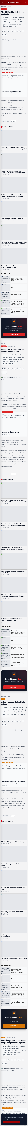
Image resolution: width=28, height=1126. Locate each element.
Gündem (9, 6)
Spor (9, 696)
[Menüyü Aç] (2, 2)
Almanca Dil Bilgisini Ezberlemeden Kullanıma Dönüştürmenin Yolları (11, 92)
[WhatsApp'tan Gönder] (20, 31)
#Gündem (13, 121)
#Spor (12, 815)
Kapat (23, 1122)
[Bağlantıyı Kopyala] (23, 31)
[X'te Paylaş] (17, 31)
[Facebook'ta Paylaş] (15, 31)
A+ (6, 35)
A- (2, 35)
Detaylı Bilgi (8, 1118)
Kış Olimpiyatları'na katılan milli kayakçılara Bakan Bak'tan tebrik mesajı (13, 782)
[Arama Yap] (25, 2)
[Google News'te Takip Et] (12, 31)
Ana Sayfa (4, 6)
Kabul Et (11, 1122)
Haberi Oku (5, 95)
